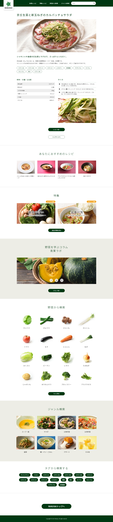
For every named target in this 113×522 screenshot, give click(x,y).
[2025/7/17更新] (77, 213)
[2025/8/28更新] (36, 213)
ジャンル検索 (65, 3)
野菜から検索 (54, 3)
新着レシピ (33, 3)
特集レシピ (43, 3)
